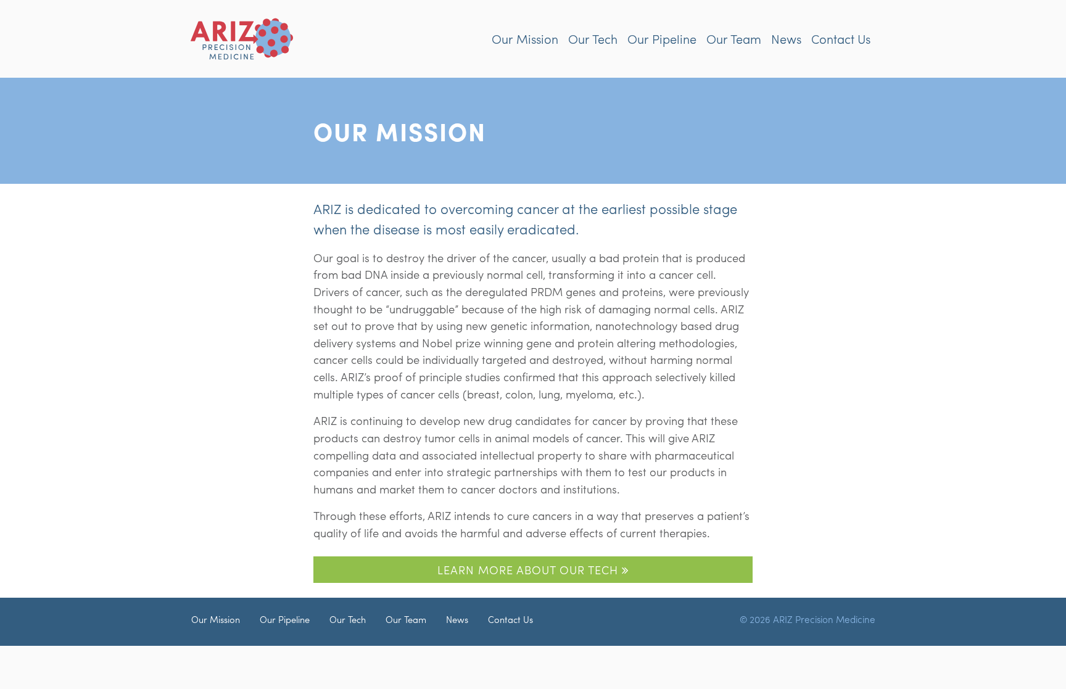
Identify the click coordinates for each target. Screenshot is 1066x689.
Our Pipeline (661, 38)
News (786, 38)
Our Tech (593, 38)
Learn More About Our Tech (529, 569)
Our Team (733, 38)
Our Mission (525, 38)
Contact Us (840, 38)
